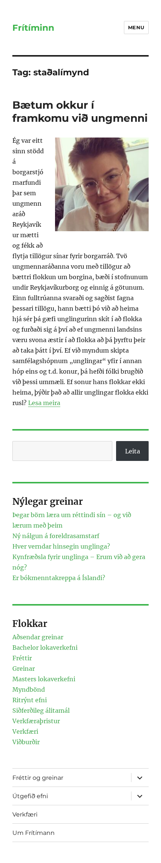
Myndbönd (28, 689)
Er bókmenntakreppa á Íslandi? (58, 578)
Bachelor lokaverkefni (45, 647)
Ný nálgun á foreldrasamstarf (55, 536)
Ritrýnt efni (29, 700)
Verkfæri (25, 731)
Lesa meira (44, 403)
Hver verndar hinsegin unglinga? (61, 546)
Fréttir (22, 658)
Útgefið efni (30, 796)
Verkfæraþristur (36, 721)
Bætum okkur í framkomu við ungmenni (80, 111)
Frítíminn (33, 27)
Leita (132, 451)
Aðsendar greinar (37, 637)
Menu (136, 27)
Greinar (23, 668)
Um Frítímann (33, 832)
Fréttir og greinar (37, 777)
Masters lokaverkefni (43, 679)
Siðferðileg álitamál (41, 710)
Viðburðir (26, 742)
